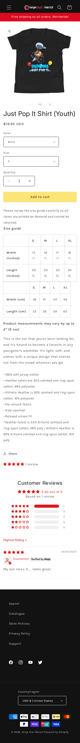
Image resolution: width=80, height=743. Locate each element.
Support (15, 644)
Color (7, 133)
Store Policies (19, 623)
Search (14, 604)
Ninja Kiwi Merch (32, 732)
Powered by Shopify (56, 732)
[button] (9, 7)
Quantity (9, 172)
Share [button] (12, 454)
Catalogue (16, 614)
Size (6, 152)
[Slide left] (30, 104)
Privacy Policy (19, 633)
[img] (13, 552)
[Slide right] (50, 104)
